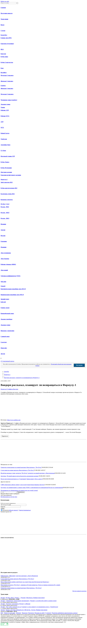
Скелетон (4, 342)
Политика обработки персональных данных (64, 613)
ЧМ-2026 (3, 281)
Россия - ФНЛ (5, 212)
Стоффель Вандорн (12, 389)
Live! (7, 204)
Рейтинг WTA (5, 116)
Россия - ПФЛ (5, 218)
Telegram (18, 613)
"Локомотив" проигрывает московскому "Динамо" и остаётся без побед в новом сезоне (31, 600)
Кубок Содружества (7, 62)
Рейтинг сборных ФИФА (8, 264)
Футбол (3, 204)
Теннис (3, 107)
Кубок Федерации (6, 168)
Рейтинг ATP (5, 110)
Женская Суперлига (7, 81)
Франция (3, 247)
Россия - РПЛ (5, 207)
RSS (2, 613)
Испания (3, 224)
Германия (4, 241)
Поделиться (5, 436)
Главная (3, 7)
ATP (2, 121)
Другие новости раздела (79, 591)
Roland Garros (5, 133)
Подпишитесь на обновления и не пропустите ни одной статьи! (19, 490)
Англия (3, 230)
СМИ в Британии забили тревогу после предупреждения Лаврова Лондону (23, 484)
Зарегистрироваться (25, 510)
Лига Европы (5, 258)
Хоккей (3, 286)
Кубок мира (4, 56)
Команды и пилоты (7, 199)
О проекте (48, 613)
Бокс (2, 68)
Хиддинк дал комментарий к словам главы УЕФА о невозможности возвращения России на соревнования (32, 487)
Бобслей (3, 302)
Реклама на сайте (40, 613)
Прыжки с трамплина (7, 330)
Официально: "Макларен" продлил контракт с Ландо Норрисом (19, 575)
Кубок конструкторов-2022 (9, 188)
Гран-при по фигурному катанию (11, 175)
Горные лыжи (5, 307)
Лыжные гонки (5, 104)
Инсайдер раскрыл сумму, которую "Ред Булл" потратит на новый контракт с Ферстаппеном (27, 473)
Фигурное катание (6, 172)
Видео (2, 25)
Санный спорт (5, 336)
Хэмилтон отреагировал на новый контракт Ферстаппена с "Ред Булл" (21, 467)
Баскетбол (4, 35)
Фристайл (4, 348)
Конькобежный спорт (7, 313)
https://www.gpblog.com (13, 420)
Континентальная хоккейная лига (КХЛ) (13, 289)
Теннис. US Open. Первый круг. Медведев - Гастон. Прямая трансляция (26, 610)
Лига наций (4, 270)
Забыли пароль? (13, 510)
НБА (2, 49)
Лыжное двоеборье (6, 319)
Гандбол (3, 85)
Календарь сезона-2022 (8, 194)
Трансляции (4, 19)
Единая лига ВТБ (6, 38)
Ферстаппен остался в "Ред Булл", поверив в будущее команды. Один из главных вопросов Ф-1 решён (30, 585)
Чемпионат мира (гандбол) (9, 100)
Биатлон (3, 53)
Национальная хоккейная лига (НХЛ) (12, 294)
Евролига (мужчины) (7, 43)
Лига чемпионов (6, 253)
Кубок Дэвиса (5, 162)
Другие (3, 353)
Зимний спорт (5, 299)
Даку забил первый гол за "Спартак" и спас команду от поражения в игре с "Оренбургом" (32, 607)
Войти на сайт (5, 1)
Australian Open (5, 144)
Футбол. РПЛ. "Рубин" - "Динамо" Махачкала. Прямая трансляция (25, 597)
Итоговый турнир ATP (8, 156)
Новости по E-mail (9, 613)
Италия (3, 235)
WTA (2, 127)
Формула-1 (4, 179)
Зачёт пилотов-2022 (7, 182)
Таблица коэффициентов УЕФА (10, 276)
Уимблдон (4, 139)
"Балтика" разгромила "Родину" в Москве (18, 603)
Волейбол (4, 72)
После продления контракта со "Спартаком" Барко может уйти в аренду (21, 479)
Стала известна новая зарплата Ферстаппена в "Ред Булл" (17, 470)
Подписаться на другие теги (9, 496)
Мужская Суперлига (7, 75)
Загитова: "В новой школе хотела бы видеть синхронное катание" (20, 476)
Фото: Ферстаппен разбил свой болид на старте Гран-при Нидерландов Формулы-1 (25, 582)
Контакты (31, 613)
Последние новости (6, 13)
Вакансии (25, 613)
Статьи (3, 30)
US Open (3, 150)
